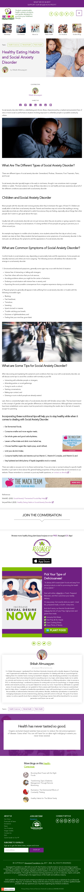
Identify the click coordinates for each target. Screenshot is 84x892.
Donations (7, 824)
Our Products (8, 828)
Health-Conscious (14, 45)
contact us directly (60, 472)
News (6, 826)
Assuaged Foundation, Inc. (34, 863)
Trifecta (47, 611)
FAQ (5, 835)
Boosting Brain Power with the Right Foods (43, 774)
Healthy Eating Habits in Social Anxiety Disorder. (34, 502)
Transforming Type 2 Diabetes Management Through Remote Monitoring (42, 783)
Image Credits (8, 830)
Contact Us (7, 833)
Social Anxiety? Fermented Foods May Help (29, 498)
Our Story (7, 819)
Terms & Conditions (47, 889)
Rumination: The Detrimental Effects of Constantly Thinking (44, 791)
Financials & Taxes (10, 821)
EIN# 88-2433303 (59, 889)
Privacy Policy (25, 889)
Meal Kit (60, 593)
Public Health (38, 45)
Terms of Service (35, 889)
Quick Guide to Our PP (11, 837)
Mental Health (27, 45)
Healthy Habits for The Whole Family (44, 798)
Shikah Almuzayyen (19, 70)
